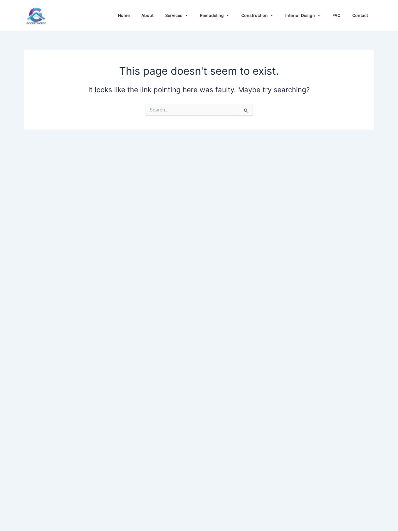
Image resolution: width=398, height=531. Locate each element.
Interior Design (300, 15)
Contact (360, 15)
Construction (254, 15)
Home (124, 15)
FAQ (336, 15)
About (147, 15)
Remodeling (212, 15)
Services (173, 15)
